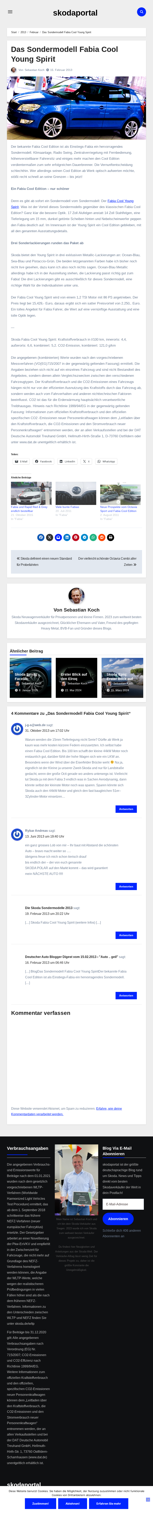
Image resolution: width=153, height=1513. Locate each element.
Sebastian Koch (34, 69)
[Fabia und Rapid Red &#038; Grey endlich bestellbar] (31, 493)
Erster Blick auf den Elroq (74, 676)
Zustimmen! (40, 1503)
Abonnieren (118, 1219)
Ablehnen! (73, 1503)
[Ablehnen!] (148, 1500)
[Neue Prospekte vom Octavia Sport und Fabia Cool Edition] (120, 493)
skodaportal (75, 12)
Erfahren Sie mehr (108, 1503)
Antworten (126, 809)
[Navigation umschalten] (10, 11)
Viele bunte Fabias (67, 507)
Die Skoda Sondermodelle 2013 (49, 908)
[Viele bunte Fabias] (76, 493)
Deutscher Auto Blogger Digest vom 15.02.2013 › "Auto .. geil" (71, 957)
